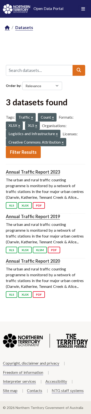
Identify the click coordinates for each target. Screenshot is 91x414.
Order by (13, 85)
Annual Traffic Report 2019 (33, 216)
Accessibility (56, 381)
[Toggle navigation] (83, 9)
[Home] (7, 28)
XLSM (40, 250)
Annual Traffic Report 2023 (33, 172)
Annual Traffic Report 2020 (33, 261)
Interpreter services (19, 381)
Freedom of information (23, 372)
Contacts (34, 390)
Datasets (24, 27)
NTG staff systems (68, 390)
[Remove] (32, 118)
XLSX (25, 205)
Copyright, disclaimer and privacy (31, 363)
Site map (10, 390)
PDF (39, 205)
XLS (11, 205)
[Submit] (79, 70)
